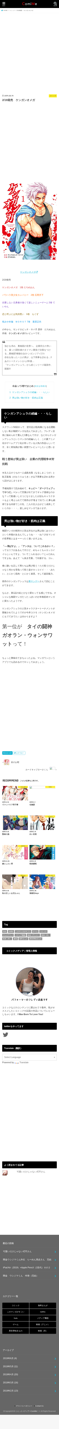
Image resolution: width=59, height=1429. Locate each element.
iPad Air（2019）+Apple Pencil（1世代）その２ (26, 1267)
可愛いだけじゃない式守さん (31, 1171)
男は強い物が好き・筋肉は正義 (26, 398)
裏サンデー (34, 581)
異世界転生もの (35, 939)
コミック (8, 753)
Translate (24, 1062)
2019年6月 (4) (10, 1358)
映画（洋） (45, 935)
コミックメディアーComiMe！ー (28, 1411)
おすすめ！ (20, 753)
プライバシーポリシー (24, 1406)
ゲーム (35, 931)
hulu (4, 931)
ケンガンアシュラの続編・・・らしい (29, 392)
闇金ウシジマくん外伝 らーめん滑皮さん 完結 (27, 1259)
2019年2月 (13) (10, 1390)
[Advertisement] (29, 54)
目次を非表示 (40, 386)
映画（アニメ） (33, 935)
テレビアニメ (8, 935)
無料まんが (23, 939)
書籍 (15, 939)
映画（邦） (7, 939)
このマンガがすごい (23, 931)
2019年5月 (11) (10, 1366)
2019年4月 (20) (10, 1374)
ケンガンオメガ (28, 272)
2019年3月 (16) (10, 1382)
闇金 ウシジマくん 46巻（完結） (20, 1275)
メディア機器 (20, 935)
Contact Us (39, 1406)
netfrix (11, 931)
